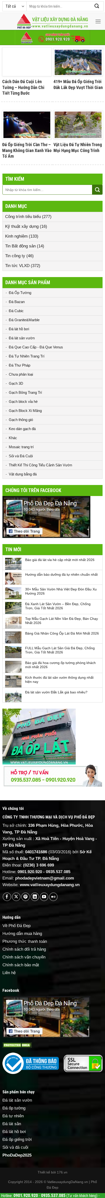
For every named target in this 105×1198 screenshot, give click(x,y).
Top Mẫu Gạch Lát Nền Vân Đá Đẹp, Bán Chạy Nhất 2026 (61, 621)
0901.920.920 (30, 871)
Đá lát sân (11, 1124)
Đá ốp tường (13, 1108)
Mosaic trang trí (21, 447)
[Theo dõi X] (16, 896)
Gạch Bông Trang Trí (25, 392)
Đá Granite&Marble (24, 320)
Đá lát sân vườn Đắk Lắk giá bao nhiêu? (56, 692)
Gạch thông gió (21, 420)
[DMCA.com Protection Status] (17, 1045)
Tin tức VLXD (17, 265)
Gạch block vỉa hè (23, 401)
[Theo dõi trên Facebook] (7, 896)
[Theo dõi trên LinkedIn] (35, 896)
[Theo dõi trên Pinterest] (25, 896)
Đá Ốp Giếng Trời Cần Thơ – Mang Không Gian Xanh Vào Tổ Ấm (27, 150)
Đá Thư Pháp (19, 365)
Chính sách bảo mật (20, 965)
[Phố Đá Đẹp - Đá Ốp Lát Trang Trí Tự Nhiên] (52, 21)
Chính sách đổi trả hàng (24, 949)
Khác (13, 438)
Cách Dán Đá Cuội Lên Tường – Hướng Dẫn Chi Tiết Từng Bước (23, 87)
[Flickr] (53, 896)
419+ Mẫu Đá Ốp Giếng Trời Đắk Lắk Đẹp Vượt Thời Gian (78, 84)
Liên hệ (9, 972)
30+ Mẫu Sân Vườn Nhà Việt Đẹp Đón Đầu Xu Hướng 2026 (61, 591)
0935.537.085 (58, 871)
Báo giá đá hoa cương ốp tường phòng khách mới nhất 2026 (60, 665)
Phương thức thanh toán (24, 941)
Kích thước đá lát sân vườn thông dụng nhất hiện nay (59, 679)
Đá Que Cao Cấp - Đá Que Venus (36, 347)
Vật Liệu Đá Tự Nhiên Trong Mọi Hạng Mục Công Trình (77, 147)
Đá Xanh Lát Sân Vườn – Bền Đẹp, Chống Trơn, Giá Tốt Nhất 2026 (58, 606)
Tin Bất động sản (20, 246)
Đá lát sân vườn (22, 338)
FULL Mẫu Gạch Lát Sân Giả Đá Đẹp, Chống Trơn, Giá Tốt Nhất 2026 (60, 650)
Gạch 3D (16, 383)
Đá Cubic (16, 311)
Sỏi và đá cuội (15, 1147)
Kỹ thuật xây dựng (22, 226)
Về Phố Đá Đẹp (16, 925)
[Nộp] (97, 6)
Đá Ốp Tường (20, 293)
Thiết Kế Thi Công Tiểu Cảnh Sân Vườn (40, 465)
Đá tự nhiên (13, 1116)
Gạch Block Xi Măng (25, 410)
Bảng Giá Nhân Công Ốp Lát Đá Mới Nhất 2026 (62, 633)
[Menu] (98, 21)
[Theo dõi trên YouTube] (44, 896)
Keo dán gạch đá (22, 429)
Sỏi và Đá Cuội (21, 456)
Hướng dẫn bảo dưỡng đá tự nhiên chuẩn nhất (61, 574)
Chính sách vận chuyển (23, 957)
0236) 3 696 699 (39, 865)
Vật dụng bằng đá (23, 474)
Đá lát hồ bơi (19, 329)
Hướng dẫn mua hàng (22, 933)
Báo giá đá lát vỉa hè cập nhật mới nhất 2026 (59, 560)
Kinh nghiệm (16, 236)
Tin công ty (15, 256)
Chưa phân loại (21, 374)
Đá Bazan (17, 302)
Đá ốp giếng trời (17, 1139)
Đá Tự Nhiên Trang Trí (26, 356)
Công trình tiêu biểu (23, 216)
